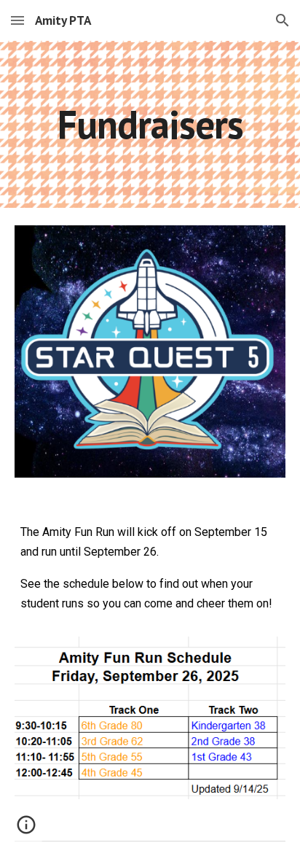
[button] (17, 20)
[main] (150, 124)
